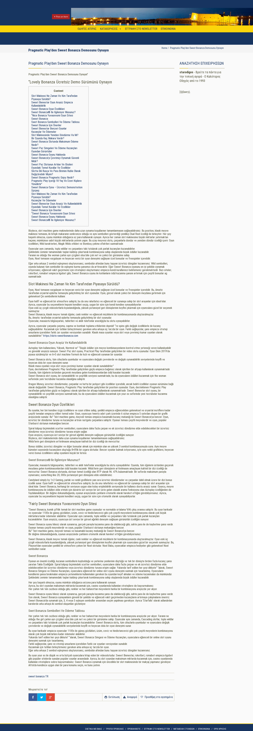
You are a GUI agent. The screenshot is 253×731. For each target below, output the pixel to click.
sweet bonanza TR (38, 676)
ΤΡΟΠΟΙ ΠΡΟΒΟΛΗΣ (115, 729)
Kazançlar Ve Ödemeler (43, 131)
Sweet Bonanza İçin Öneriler (46, 125)
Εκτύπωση (114, 697)
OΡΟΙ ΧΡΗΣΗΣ (220, 729)
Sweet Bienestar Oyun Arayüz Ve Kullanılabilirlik (56, 203)
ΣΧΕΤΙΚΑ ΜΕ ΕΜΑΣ (93, 729)
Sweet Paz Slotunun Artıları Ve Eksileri (52, 164)
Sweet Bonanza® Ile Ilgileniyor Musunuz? (53, 112)
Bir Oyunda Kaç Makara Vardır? (47, 138)
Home (164, 48)
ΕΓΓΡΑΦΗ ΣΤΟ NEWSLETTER (141, 28)
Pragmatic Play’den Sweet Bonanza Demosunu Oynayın (197, 48)
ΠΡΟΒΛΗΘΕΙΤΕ (133, 729)
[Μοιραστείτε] (33, 697)
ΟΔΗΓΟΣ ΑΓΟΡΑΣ (87, 28)
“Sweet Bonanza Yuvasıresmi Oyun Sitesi (53, 213)
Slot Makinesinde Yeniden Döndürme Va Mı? (54, 135)
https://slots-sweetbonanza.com (60, 335)
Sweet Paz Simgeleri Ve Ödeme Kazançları (54, 148)
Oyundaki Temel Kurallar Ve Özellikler (51, 167)
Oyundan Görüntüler (41, 151)
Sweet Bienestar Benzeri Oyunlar (49, 128)
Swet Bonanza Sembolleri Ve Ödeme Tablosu (55, 122)
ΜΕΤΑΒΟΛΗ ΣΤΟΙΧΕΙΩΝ (183, 729)
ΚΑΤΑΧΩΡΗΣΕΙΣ (109, 28)
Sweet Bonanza (39, 118)
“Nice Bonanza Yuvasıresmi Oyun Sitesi (52, 115)
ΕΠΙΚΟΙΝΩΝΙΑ (168, 28)
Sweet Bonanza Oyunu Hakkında (48, 154)
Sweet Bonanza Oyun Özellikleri (48, 109)
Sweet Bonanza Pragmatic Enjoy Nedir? (52, 177)
